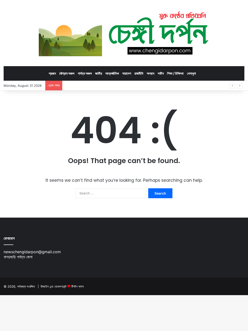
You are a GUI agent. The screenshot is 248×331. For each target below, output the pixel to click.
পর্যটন (161, 73)
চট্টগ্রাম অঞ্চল (66, 73)
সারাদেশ (126, 73)
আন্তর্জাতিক (112, 73)
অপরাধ (150, 73)
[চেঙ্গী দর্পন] (124, 33)
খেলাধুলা (191, 73)
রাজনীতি (138, 73)
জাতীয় (98, 73)
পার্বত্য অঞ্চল (85, 73)
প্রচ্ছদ (52, 73)
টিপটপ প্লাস (77, 286)
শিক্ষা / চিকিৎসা (175, 73)
